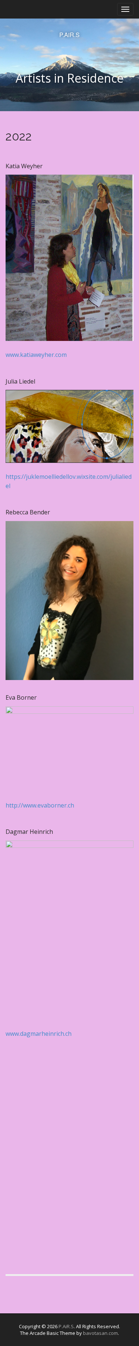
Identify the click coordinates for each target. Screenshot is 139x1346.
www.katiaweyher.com (36, 355)
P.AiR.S (69, 35)
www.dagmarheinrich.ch (39, 1034)
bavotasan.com (100, 1333)
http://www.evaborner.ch (40, 805)
